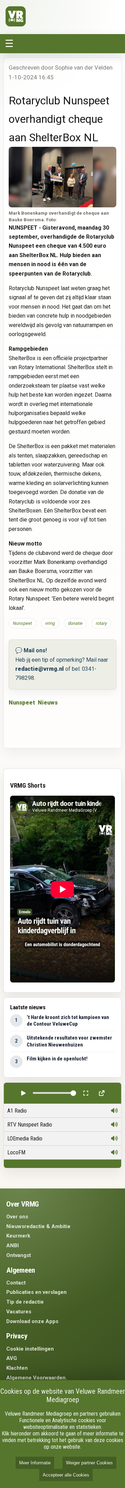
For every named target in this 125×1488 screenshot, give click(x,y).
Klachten (17, 1368)
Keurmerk (18, 1236)
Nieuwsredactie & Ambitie (38, 1226)
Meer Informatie (35, 1462)
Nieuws (48, 702)
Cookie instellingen (30, 1349)
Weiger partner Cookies (89, 1462)
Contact (16, 1283)
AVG (11, 1358)
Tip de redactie (25, 1302)
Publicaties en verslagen (36, 1292)
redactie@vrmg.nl (39, 669)
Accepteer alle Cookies (66, 1475)
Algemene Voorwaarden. (36, 1378)
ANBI (12, 1245)
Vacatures (18, 1311)
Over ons (17, 1217)
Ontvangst (18, 1255)
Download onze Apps (32, 1321)
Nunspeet (22, 702)
